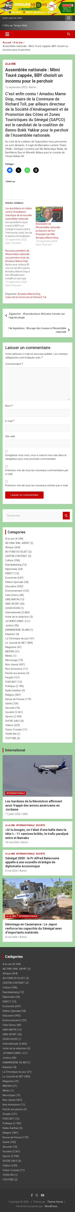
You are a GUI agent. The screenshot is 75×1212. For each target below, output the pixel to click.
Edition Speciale (14, 582)
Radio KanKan (13, 690)
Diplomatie (11, 569)
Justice (9, 625)
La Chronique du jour (17, 638)
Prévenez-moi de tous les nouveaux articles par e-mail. (36, 485)
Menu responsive (68, 18)
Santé (8, 703)
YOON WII (10, 733)
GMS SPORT (12, 603)
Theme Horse (55, 1201)
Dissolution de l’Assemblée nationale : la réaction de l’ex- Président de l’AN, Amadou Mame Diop (48, 230)
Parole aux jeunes (15, 673)
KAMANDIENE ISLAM (17, 629)
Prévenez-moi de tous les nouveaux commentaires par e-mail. (36, 472)
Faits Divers (11, 595)
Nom (9, 405)
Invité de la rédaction (17, 616)
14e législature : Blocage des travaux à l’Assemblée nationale (37, 330)
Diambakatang (13, 564)
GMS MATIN (12, 599)
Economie (11, 577)
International (15, 750)
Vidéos (9, 725)
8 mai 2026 (11, 870)
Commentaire (14, 364)
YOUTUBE (10, 738)
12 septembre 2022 (16, 87)
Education (11, 586)
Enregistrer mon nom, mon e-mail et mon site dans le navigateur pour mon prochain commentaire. (35, 457)
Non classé (11, 664)
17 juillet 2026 (12, 814)
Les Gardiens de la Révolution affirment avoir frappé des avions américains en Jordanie (33, 805)
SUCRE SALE (12, 720)
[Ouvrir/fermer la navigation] (7, 34)
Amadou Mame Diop (29, 294)
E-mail (9, 421)
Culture (9, 560)
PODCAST (11, 681)
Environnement (13, 590)
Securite (10, 707)
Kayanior (10, 634)
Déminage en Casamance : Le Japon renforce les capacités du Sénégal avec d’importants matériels (33, 928)
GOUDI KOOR (12, 608)
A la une (10, 63)
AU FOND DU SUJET (16, 551)
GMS (25, 814)
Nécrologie (11, 660)
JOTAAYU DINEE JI (15, 621)
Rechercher (66, 516)
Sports (9, 716)
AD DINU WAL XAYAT (17, 543)
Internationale (13, 612)
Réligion (9, 694)
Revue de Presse (14, 699)
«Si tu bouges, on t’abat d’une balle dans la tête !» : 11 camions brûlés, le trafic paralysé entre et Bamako (36, 834)
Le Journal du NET (15, 642)
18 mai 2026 (12, 842)
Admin (32, 87)
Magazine (10, 647)
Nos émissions (13, 668)
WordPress (51, 1206)
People (9, 677)
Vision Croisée (13, 729)
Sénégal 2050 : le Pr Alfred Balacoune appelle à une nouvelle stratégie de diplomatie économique (32, 862)
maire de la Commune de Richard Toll (25, 297)
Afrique (9, 547)
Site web (10, 436)
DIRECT (9, 573)
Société (9, 712)
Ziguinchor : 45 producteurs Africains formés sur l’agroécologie (37, 315)
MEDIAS (9, 651)
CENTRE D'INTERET (16, 556)
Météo (9, 655)
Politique (10, 686)
